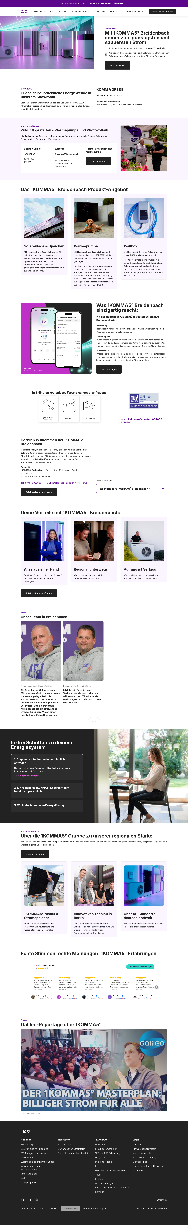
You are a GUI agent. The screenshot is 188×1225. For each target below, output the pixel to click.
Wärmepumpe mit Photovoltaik (38, 1161)
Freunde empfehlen (106, 1148)
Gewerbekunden (134, 11)
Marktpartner (139, 1161)
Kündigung (138, 1144)
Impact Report (140, 1170)
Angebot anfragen (35, 854)
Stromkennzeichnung (144, 1157)
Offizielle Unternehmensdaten (112, 1187)
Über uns (99, 11)
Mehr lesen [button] (38, 989)
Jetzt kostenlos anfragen (39, 492)
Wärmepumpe (28, 1157)
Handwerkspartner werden (110, 1170)
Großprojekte (28, 1182)
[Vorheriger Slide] (91, 719)
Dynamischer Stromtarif (71, 1148)
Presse (99, 1179)
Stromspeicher (29, 1173)
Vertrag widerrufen (70, 1209)
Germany (162, 1199)
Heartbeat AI (58, 11)
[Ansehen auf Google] (33, 997)
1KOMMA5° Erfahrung (107, 1153)
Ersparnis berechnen (162, 11)
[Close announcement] (166, 3)
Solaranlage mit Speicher (35, 1148)
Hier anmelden (98, 161)
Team (98, 1174)
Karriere (99, 1166)
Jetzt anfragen (117, 65)
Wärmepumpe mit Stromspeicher (31, 1168)
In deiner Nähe (80, 11)
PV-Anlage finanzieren (34, 1153)
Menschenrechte (141, 1153)
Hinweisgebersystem (144, 1148)
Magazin (100, 1157)
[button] (31, 987)
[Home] (24, 11)
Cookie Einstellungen (94, 1208)
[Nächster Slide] (97, 719)
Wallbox (25, 1178)
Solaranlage (27, 1144)
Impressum (27, 1208)
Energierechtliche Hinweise (148, 1166)
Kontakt (99, 1191)
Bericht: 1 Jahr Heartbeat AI (73, 1153)
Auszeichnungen (104, 1183)
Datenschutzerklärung (46, 1208)
